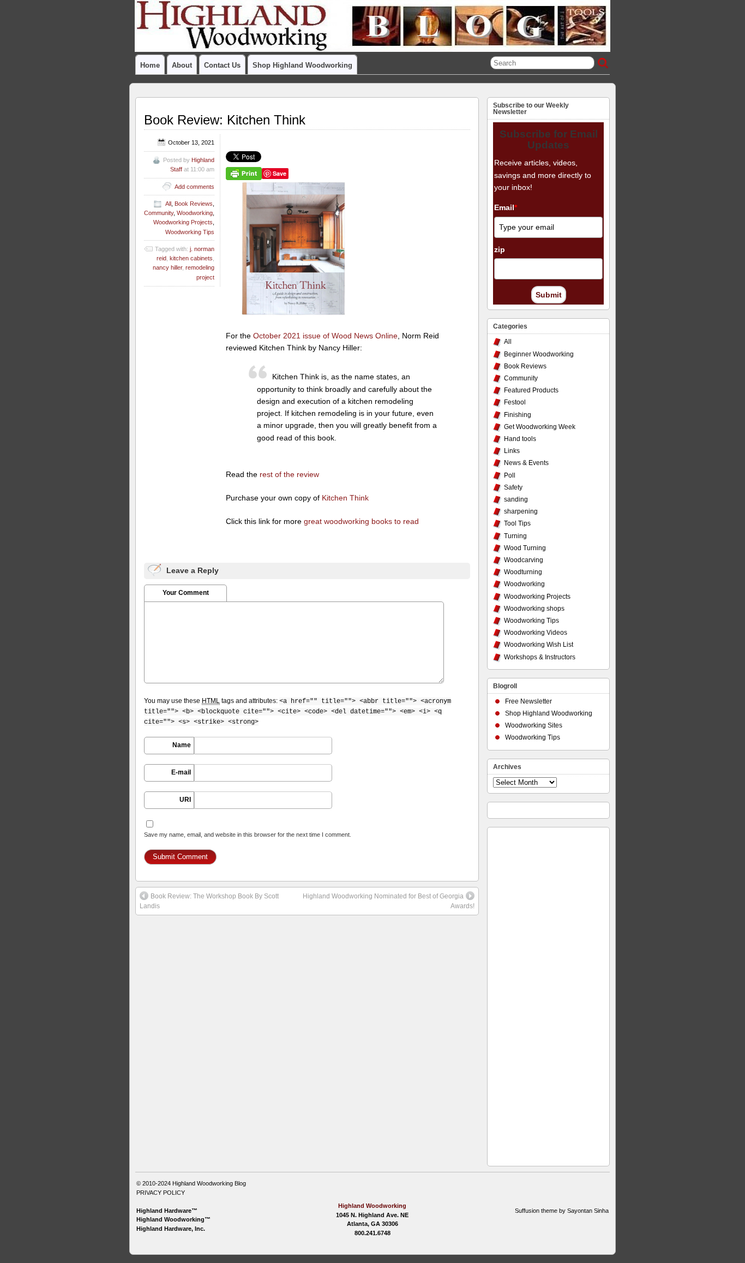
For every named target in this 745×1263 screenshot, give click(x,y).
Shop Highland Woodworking (302, 65)
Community (158, 213)
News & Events (526, 463)
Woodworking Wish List (538, 644)
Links (512, 451)
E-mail (181, 772)
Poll (509, 475)
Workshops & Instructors (539, 657)
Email (505, 207)
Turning (515, 536)
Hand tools (520, 439)
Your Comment (186, 593)
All (168, 203)
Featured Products (531, 390)
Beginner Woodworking (539, 354)
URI (185, 799)
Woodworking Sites (533, 725)
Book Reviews (194, 203)
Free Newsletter (528, 701)
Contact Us (222, 65)
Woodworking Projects (183, 222)
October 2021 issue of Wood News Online (325, 335)
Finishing (517, 415)
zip (499, 249)
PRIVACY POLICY (160, 1192)
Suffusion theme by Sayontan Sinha (562, 1210)
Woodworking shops (534, 608)
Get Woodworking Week (539, 427)
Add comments (194, 186)
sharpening (521, 511)
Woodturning (523, 572)
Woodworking (195, 213)
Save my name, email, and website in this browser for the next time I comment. (247, 834)
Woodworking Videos (535, 632)
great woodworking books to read (361, 521)
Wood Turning (525, 548)
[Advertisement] (536, 994)
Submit (549, 294)
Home (150, 65)
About (182, 65)
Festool (515, 402)
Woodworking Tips (189, 232)
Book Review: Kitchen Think (224, 119)
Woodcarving (523, 560)
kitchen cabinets (191, 258)
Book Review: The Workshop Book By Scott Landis (209, 901)
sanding (516, 499)
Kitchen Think (345, 497)
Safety (513, 487)
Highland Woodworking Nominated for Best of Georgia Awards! (388, 901)
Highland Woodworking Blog (209, 1183)
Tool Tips (517, 523)
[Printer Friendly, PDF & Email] (244, 173)
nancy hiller (167, 267)
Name (181, 745)
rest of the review (289, 474)
